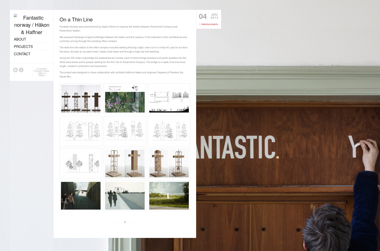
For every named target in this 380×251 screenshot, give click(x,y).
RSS (15, 70)
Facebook (21, 70)
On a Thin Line (76, 19)
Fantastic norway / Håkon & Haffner (41, 73)
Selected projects (209, 24)
